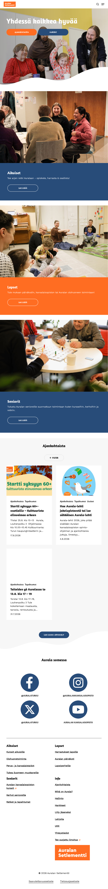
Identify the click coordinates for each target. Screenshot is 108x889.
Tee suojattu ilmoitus (66, 839)
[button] (102, 4)
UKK (57, 826)
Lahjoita (59, 819)
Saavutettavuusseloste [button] (41, 881)
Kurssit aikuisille (15, 752)
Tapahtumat (30, 501)
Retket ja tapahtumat (18, 802)
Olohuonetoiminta (16, 759)
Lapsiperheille (63, 765)
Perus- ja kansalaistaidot (20, 765)
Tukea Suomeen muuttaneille (22, 772)
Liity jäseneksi (63, 812)
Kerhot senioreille (16, 795)
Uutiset (90, 501)
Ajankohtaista (17, 501)
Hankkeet (60, 805)
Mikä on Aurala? (64, 791)
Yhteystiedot (62, 833)
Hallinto (59, 798)
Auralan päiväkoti (64, 759)
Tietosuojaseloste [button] (69, 881)
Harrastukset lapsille (66, 752)
